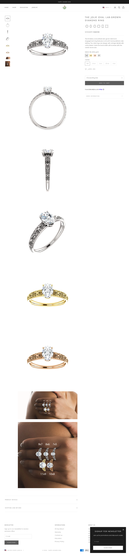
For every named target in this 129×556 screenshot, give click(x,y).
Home (7, 7)
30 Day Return (59, 529)
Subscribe (108, 548)
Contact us (58, 535)
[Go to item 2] (7, 25)
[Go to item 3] (7, 32)
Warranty (58, 532)
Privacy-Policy (59, 541)
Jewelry (35, 7)
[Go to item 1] (7, 18)
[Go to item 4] (7, 39)
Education (24, 7)
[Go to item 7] (7, 58)
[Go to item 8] (7, 64)
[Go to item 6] (7, 52)
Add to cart (104, 83)
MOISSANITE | (89, 32)
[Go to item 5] (7, 45)
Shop (14, 7)
